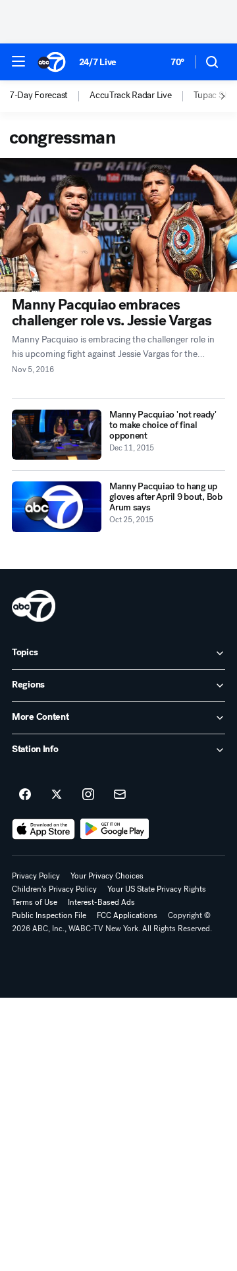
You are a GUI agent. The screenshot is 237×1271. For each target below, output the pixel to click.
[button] (18, 61)
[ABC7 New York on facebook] (25, 795)
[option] (49, 96)
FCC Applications (127, 915)
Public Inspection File (49, 915)
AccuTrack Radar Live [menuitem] (130, 95)
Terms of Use (34, 902)
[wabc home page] (33, 606)
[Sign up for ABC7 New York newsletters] (120, 795)
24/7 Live (98, 62)
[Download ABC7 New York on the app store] (43, 829)
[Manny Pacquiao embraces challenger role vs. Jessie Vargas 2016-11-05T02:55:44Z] (118, 225)
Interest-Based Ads (101, 902)
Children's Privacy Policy (54, 889)
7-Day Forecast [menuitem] (38, 95)
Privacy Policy (36, 876)
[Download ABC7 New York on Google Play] (114, 829)
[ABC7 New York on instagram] (88, 795)
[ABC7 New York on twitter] (56, 795)
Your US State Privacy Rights (156, 889)
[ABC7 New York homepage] (52, 61)
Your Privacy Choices (107, 876)
